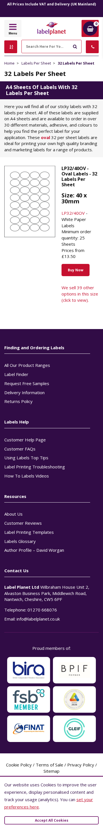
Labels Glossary (20, 541)
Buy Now (75, 270)
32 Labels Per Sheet (76, 63)
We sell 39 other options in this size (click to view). (80, 294)
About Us (13, 514)
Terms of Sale (49, 765)
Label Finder (16, 374)
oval (45, 137)
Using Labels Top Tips (26, 457)
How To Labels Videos (26, 476)
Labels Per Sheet (36, 63)
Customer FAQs (19, 449)
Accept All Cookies (51, 820)
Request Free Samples (26, 383)
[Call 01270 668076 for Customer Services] (92, 46)
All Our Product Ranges (27, 365)
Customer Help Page (25, 440)
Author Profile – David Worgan (34, 550)
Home (9, 63)
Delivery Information (24, 392)
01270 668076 (42, 610)
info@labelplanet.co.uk (38, 619)
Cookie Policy (19, 765)
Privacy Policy (80, 765)
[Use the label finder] (10, 46)
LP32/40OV (73, 213)
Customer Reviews (23, 523)
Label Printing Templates (29, 532)
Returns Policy (18, 401)
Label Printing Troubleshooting (34, 467)
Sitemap (51, 771)
